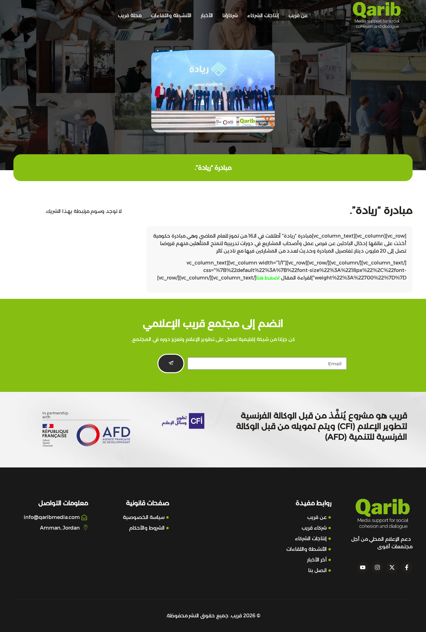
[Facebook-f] (407, 567)
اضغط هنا (268, 278)
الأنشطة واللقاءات (171, 15)
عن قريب (298, 15)
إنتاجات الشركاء (263, 15)
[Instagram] (377, 567)
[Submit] (170, 363)
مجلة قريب (130, 15)
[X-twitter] (392, 567)
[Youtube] (363, 567)
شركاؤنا (230, 15)
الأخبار (207, 15)
